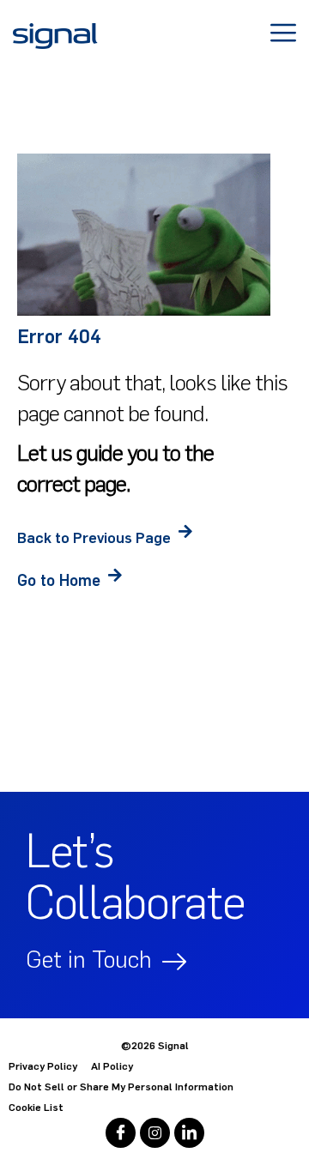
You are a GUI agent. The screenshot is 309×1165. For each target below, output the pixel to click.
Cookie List (36, 1108)
